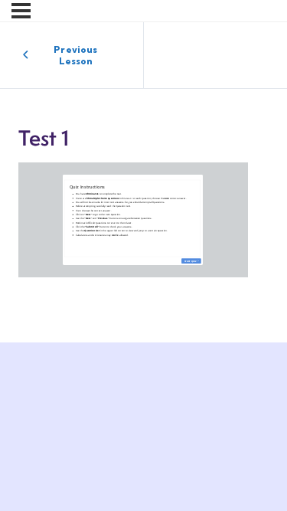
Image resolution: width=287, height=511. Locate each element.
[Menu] (21, 10)
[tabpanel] (143, 219)
